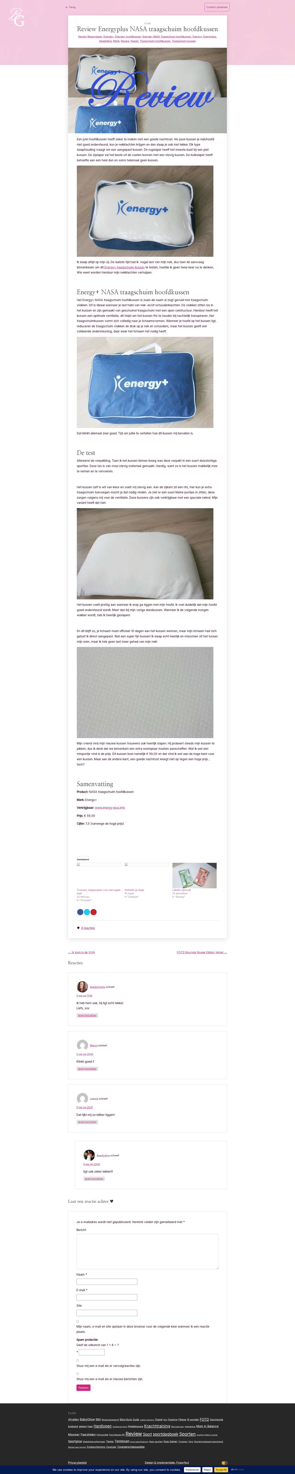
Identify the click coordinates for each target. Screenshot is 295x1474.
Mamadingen (177, 1426)
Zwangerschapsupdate (131, 1447)
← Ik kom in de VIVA (81, 952)
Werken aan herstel (77, 1447)
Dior (165, 1419)
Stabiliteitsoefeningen (94, 1441)
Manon (94, 1045)
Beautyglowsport (110, 1420)
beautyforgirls (97, 987)
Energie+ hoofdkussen (128, 36)
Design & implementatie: (160, 1462)
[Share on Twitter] (87, 912)
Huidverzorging (120, 1426)
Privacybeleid (77, 1462)
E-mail (81, 1290)
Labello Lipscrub (181, 889)
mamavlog (190, 1426)
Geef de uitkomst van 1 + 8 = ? (97, 1342)
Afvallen (73, 1419)
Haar (90, 1426)
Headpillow (105, 41)
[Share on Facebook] (80, 912)
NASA (116, 41)
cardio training (147, 1420)
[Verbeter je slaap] (147, 875)
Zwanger (111, 1446)
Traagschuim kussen (184, 41)
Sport (147, 1434)
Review (82, 36)
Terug (71, 7)
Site (79, 1305)
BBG (98, 1419)
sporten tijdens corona (206, 1435)
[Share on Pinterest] (93, 912)
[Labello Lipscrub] (194, 875)
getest (83, 1426)
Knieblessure (135, 1426)
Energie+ (108, 36)
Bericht (81, 1230)
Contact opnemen (217, 7)
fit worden (193, 1419)
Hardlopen (103, 1426)
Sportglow (75, 1441)
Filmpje (182, 1419)
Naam (81, 1274)
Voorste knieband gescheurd (208, 1441)
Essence (173, 1419)
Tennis (110, 1441)
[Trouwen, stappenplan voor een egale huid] (99, 875)
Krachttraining (157, 1426)
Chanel (159, 1419)
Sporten (187, 1434)
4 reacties (88, 928)
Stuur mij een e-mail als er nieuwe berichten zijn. (109, 1379)
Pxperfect (182, 1462)
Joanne (94, 1098)
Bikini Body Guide (129, 1419)
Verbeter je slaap (134, 889)
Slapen (134, 41)
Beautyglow (103, 1155)
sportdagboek (165, 1434)
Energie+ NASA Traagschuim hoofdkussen (167, 36)
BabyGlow (87, 1419)
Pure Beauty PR (117, 1434)
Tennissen (122, 1441)
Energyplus (209, 36)
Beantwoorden (87, 1015)
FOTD (204, 1419)
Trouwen (182, 1441)
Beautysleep (95, 36)
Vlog (190, 1441)
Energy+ (197, 36)
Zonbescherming (96, 1447)
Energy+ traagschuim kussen (124, 267)
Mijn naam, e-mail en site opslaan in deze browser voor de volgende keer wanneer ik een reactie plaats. (142, 1329)
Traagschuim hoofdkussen (155, 41)
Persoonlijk (102, 1434)
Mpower (74, 1434)
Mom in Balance (207, 1426)
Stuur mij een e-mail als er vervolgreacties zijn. (108, 1366)
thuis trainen (170, 1441)
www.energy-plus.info (110, 807)
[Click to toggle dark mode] (225, 1462)
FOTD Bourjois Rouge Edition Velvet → (202, 952)
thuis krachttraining (139, 1441)
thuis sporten (156, 1441)
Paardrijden (88, 1434)
